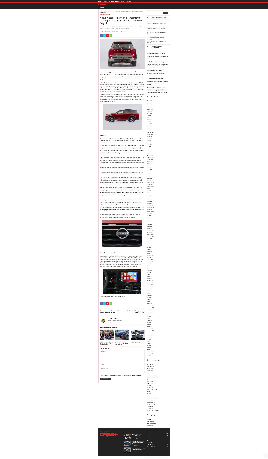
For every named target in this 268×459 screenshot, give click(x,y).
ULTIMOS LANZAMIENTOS (153, 410)
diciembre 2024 (150, 130)
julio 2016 (149, 339)
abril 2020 (149, 247)
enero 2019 (149, 278)
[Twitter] (104, 35)
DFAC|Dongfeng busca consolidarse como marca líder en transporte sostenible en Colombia (157, 56)
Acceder (149, 419)
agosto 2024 (149, 138)
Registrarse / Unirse (102, 1)
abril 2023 (149, 171)
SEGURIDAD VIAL (151, 402)
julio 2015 (149, 355)
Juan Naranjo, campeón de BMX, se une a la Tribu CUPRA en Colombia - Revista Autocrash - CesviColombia (156, 70)
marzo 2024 (149, 148)
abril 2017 (149, 322)
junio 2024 (149, 142)
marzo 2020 (149, 249)
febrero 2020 (149, 251)
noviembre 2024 (150, 132)
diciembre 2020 (150, 230)
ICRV (148, 379)
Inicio (101, 11)
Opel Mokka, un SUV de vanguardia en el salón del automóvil (134, 311)
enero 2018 (149, 303)
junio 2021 (149, 217)
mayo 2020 (149, 245)
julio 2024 (149, 140)
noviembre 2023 (150, 157)
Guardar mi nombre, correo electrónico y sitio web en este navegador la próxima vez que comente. (121, 375)
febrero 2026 (149, 100)
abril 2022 (149, 197)
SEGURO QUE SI (151, 404)
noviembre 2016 (150, 330)
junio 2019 (149, 268)
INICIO (109, 4)
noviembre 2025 (150, 107)
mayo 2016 (149, 343)
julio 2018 (149, 291)
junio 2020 (149, 243)
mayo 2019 (149, 270)
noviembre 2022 (150, 182)
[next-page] (144, 327)
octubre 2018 (150, 284)
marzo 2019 (149, 274)
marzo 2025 (149, 123)
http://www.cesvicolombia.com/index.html (115, 320)
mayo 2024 (149, 144)
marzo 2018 (149, 299)
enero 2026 (149, 102)
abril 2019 (149, 272)
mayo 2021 (149, 220)
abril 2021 (149, 222)
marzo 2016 (149, 347)
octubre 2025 (150, 109)
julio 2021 (149, 215)
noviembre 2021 (150, 207)
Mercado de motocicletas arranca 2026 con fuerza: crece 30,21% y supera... (137, 436)
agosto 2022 (149, 188)
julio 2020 (149, 240)
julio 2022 (149, 190)
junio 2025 (149, 117)
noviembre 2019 (150, 257)
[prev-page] (142, 327)
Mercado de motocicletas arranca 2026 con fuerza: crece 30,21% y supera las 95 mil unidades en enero (106, 342)
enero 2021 (149, 228)
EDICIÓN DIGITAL (116, 4)
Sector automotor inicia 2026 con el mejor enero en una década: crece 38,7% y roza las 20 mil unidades (121, 342)
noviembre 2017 (150, 307)
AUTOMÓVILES (150, 366)
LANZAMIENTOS (150, 381)
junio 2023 (149, 167)
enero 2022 (149, 203)
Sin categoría (150, 406)
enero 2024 (149, 153)
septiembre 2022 (150, 186)
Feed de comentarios (151, 423)
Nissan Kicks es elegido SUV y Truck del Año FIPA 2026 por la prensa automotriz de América (157, 37)
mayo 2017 (149, 320)
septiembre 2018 (150, 286)
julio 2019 (149, 266)
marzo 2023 (149, 174)
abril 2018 (149, 297)
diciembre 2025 (150, 105)
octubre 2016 (150, 332)
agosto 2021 (149, 213)
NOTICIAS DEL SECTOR (108, 11)
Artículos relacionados (105, 327)
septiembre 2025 (150, 111)
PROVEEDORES (111, 1)
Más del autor (114, 327)
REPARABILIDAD (151, 400)
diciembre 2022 (150, 180)
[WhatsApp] (111, 35)
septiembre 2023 (150, 161)
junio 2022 (149, 192)
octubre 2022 (150, 184)
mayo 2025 (149, 119)
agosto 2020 (149, 238)
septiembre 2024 (150, 136)
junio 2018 (149, 293)
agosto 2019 (149, 263)
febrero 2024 (149, 151)
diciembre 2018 (150, 280)
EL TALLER (149, 372)
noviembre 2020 (150, 232)
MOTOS (149, 385)
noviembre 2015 (150, 351)
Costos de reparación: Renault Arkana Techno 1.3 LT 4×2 (137, 341)
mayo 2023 (149, 169)
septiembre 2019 (150, 261)
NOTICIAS (102, 7)
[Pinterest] (107, 35)
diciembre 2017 (150, 305)
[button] (168, 5)
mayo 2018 (149, 295)
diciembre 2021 (150, 205)
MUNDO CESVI (150, 387)
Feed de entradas (150, 421)
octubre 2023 (150, 159)
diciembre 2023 (150, 155)
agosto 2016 (149, 337)
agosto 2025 (149, 113)
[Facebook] (101, 35)
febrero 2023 (149, 176)
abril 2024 (149, 146)
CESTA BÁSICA (150, 370)
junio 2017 (149, 318)
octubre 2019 (150, 259)
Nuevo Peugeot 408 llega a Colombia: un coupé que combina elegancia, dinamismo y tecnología (157, 74)
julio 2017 (149, 316)
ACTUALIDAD (150, 364)
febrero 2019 (149, 276)
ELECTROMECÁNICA (151, 375)
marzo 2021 (149, 224)
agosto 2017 (149, 314)
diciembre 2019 (150, 255)
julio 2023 (149, 165)
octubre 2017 (150, 309)
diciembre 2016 (150, 328)
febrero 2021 (149, 226)
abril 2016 (149, 345)
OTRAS (148, 391)
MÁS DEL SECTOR (151, 383)
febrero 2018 (149, 301)
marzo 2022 (149, 199)
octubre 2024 (150, 134)
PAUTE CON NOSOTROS (119, 1)
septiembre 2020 (150, 236)
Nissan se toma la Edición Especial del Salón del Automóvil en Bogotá (109, 311)
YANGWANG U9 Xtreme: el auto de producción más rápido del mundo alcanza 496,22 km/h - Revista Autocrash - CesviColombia (156, 53)
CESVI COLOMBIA (128, 1)
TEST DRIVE (150, 408)
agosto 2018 (149, 289)
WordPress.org (150, 425)
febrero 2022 (149, 201)
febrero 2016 (149, 349)
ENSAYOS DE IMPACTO (152, 377)
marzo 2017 (149, 324)
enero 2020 (149, 253)
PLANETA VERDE (151, 395)
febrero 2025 (149, 125)
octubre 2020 (150, 234)
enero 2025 (149, 128)
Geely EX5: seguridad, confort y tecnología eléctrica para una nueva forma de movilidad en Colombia (156, 41)
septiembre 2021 (150, 211)
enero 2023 (149, 178)
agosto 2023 (149, 163)
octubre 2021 (150, 209)
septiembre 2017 (150, 312)
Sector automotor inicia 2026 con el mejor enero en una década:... (138, 442)
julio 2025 (149, 115)
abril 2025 (149, 121)
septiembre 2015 (150, 353)
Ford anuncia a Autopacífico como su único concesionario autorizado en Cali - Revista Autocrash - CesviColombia (157, 80)
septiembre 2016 (150, 335)
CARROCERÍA (150, 368)
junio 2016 (149, 341)
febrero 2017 (149, 326)
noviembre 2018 (150, 282)
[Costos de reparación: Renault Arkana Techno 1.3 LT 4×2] (138, 335)
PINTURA (149, 393)
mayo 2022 (149, 194)
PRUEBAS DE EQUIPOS (152, 398)
